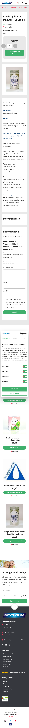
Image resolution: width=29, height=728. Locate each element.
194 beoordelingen (19, 672)
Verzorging (13, 7)
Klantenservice (7, 659)
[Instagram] (9, 645)
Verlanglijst (8, 27)
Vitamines (6, 681)
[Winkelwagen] (22, 3)
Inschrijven (14, 601)
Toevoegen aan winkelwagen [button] (13, 400)
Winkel (6, 7)
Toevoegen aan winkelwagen (14, 53)
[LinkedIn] (6, 645)
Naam (5, 282)
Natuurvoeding (7, 689)
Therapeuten (7, 656)
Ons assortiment (8, 654)
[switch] (25, 371)
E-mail (5, 291)
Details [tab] (15, 338)
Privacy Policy (7, 661)
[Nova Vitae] (7, 3)
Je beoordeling (8, 267)
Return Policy (7, 664)
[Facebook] (2, 645)
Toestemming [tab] (6, 338)
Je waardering (7, 261)
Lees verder (14, 448)
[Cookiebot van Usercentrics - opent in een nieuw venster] (20, 333)
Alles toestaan (15, 388)
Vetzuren (5, 691)
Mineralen (6, 686)
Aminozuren (6, 684)
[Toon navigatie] (26, 3)
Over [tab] (24, 338)
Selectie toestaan (14, 393)
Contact (5, 667)
